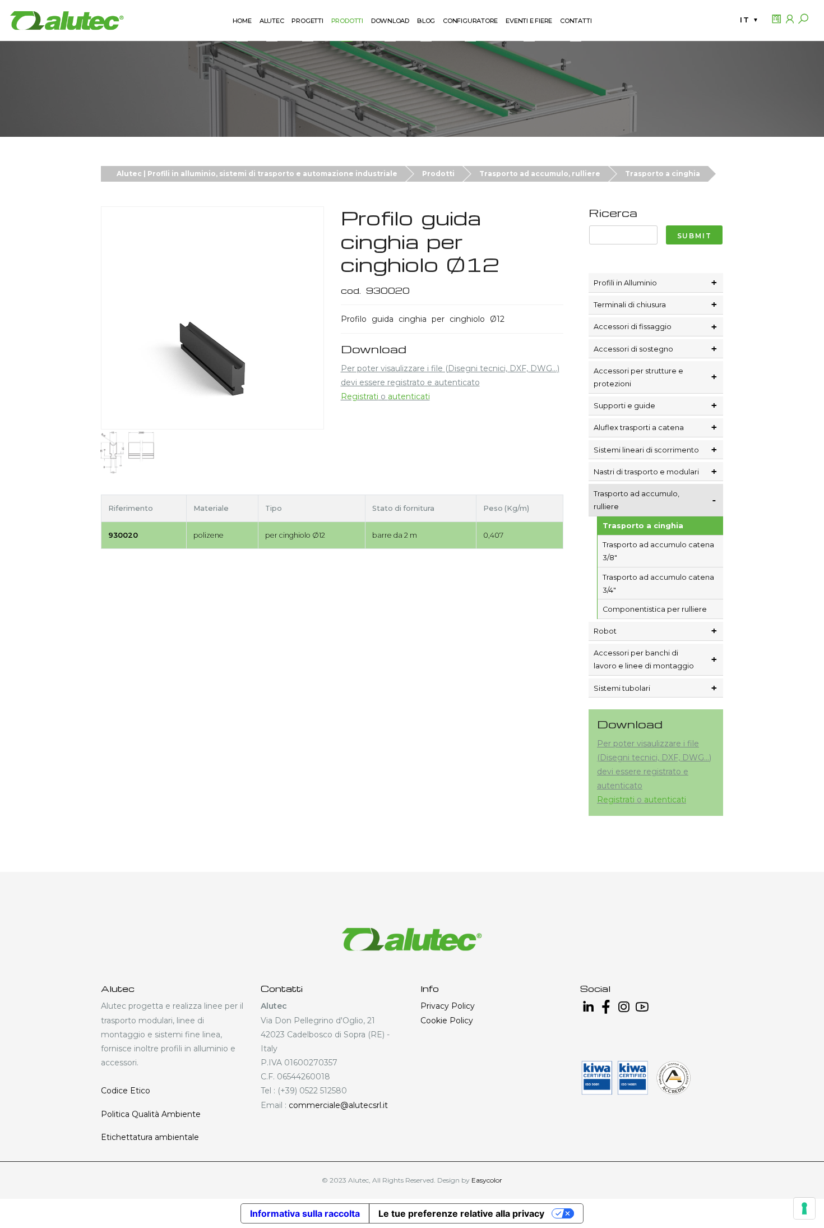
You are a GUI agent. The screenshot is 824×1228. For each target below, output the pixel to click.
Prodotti (438, 173)
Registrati (359, 396)
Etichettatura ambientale (150, 1137)
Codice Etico (125, 1091)
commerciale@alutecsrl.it (338, 1105)
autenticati (409, 396)
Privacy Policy (447, 1006)
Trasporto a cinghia (662, 173)
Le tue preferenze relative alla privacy (461, 1213)
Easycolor (486, 1180)
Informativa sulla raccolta (305, 1213)
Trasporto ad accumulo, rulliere (539, 173)
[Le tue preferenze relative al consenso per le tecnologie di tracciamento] (804, 1208)
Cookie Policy (446, 1020)
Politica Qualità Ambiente (151, 1114)
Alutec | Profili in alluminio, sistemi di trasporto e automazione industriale (257, 173)
